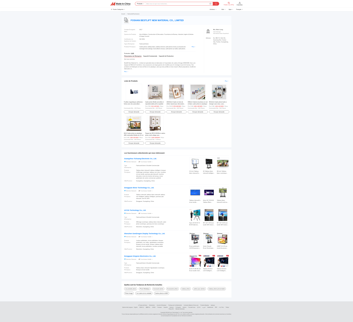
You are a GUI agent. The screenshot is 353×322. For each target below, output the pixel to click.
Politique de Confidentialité (175, 305)
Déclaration (152, 305)
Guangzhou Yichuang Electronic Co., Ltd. (140, 159)
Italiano (184, 307)
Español (166, 307)
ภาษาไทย (221, 307)
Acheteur (212, 9)
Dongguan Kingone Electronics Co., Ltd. (140, 256)
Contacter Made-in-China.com (191, 305)
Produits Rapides (204, 305)
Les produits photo (130, 289)
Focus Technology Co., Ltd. (175, 312)
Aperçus (213, 305)
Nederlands (210, 307)
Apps (230, 9)
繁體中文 (148, 307)
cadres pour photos (199, 289)
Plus (193, 46)
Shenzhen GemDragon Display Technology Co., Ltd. (144, 233)
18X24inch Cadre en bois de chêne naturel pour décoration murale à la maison (175, 104)
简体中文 (141, 307)
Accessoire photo (158, 289)
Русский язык (191, 307)
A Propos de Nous (142, 305)
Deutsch (172, 307)
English (136, 307)
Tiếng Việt (171, 309)
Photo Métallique (145, 289)
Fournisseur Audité (146, 162)
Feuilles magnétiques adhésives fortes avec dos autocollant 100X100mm (133, 104)
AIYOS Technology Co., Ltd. (135, 210)
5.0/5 (132, 53)
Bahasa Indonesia (180, 309)
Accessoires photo (172, 289)
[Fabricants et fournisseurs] (120, 4)
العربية (203, 307)
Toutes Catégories (118, 9)
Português (178, 307)
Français (159, 307)
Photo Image (129, 293)
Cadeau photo (186, 289)
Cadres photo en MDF (161, 293)
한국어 (198, 307)
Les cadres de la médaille (143, 293)
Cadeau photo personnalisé (217, 289)
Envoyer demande (134, 112)
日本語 (153, 307)
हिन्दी (216, 307)
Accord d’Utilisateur (161, 305)
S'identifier (240, 5)
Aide (222, 9)
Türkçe (227, 307)
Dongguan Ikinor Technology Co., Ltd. (139, 188)
